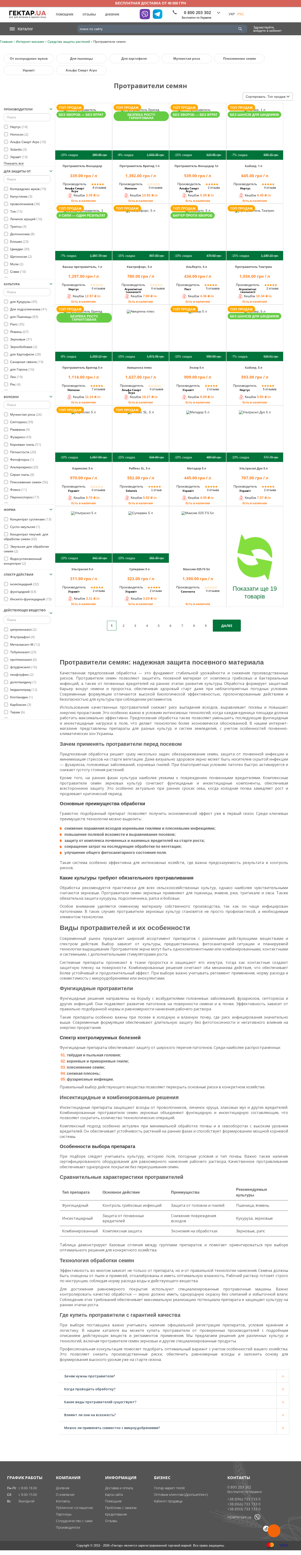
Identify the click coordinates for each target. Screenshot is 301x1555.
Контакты (63, 1501)
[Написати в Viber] (257, 1519)
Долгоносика (21, 234)
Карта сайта (114, 1494)
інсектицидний (24, 584)
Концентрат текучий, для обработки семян (26, 536)
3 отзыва (213, 490)
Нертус (18, 127)
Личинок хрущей (25, 219)
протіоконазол (23, 659)
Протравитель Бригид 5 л (82, 367)
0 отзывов (155, 187)
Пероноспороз (24, 497)
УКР (232, 14)
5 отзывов (212, 288)
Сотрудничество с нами (74, 1521)
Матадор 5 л (196, 468)
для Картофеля (25, 354)
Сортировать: (265, 96)
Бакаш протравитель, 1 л (82, 267)
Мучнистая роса (186, 58)
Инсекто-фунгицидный (30, 599)
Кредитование (116, 1514)
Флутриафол (22, 637)
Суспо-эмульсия (24, 526)
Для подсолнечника (28, 309)
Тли (15, 211)
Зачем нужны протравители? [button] (89, 1376)
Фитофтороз (21, 459)
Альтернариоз (23, 467)
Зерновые (20, 339)
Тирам (17, 712)
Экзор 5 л (196, 367)
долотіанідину (22, 682)
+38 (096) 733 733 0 (244, 1499)
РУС (240, 14)
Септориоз (21, 422)
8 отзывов (99, 187)
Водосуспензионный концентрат (23, 561)
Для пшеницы (81, 58)
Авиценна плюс (139, 367)
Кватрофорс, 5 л (139, 267)
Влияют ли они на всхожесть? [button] (90, 1415)
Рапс (16, 324)
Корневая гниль (25, 444)
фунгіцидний (22, 591)
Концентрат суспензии (30, 519)
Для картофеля (134, 58)
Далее (226, 625)
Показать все (14, 163)
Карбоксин (20, 704)
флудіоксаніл (23, 667)
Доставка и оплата (119, 1488)
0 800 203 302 (239, 1487)
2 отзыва (214, 187)
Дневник (62, 1488)
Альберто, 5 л (196, 267)
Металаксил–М (24, 644)
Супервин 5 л (139, 569)
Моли (16, 264)
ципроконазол (22, 629)
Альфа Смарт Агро (81, 70)
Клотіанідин (21, 697)
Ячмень (18, 331)
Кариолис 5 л (82, 468)
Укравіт (29, 70)
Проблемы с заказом (120, 1507)
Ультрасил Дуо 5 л (253, 468)
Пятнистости (22, 452)
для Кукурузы (23, 301)
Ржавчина (19, 429)
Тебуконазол (22, 652)
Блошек (18, 241)
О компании (65, 1494)
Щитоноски (20, 256)
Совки (17, 271)
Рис (14, 384)
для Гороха (21, 369)
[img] (83, 130)
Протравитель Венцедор (82, 166)
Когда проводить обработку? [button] (89, 1389)
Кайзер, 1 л (253, 166)
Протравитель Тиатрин (253, 267)
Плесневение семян (239, 58)
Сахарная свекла (26, 361)
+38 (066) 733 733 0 (244, 1504)
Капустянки (20, 196)
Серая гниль (21, 474)
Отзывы (111, 1521)
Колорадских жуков (27, 189)
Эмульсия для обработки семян (26, 549)
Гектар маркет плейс (169, 1488)
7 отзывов (98, 389)
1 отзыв (156, 490)
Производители (68, 1527)
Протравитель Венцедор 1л (196, 166)
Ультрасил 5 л (82, 569)
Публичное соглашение (74, 1507)
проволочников (24, 204)
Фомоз (18, 489)
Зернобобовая (23, 346)
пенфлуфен (21, 674)
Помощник (113, 1501)
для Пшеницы (23, 316)
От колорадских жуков (29, 58)
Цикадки (19, 249)
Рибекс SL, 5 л (139, 468)
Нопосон (18, 134)
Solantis (18, 149)
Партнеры (63, 1514)
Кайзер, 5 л (253, 367)
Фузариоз (20, 437)
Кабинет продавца (168, 1501)
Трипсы (17, 226)
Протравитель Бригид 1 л (139, 166)
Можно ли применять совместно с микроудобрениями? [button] (112, 1428)
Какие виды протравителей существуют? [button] (100, 1402)
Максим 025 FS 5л (196, 569)
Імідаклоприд (23, 689)
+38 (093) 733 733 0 (244, 1509)
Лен (16, 377)
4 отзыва (270, 187)
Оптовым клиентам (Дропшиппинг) (181, 1494)
